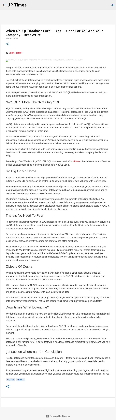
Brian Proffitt (15, 53)
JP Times (17, 4)
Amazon (10, 380)
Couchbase (74, 161)
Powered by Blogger (59, 416)
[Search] (112, 5)
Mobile (20, 380)
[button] (7, 44)
